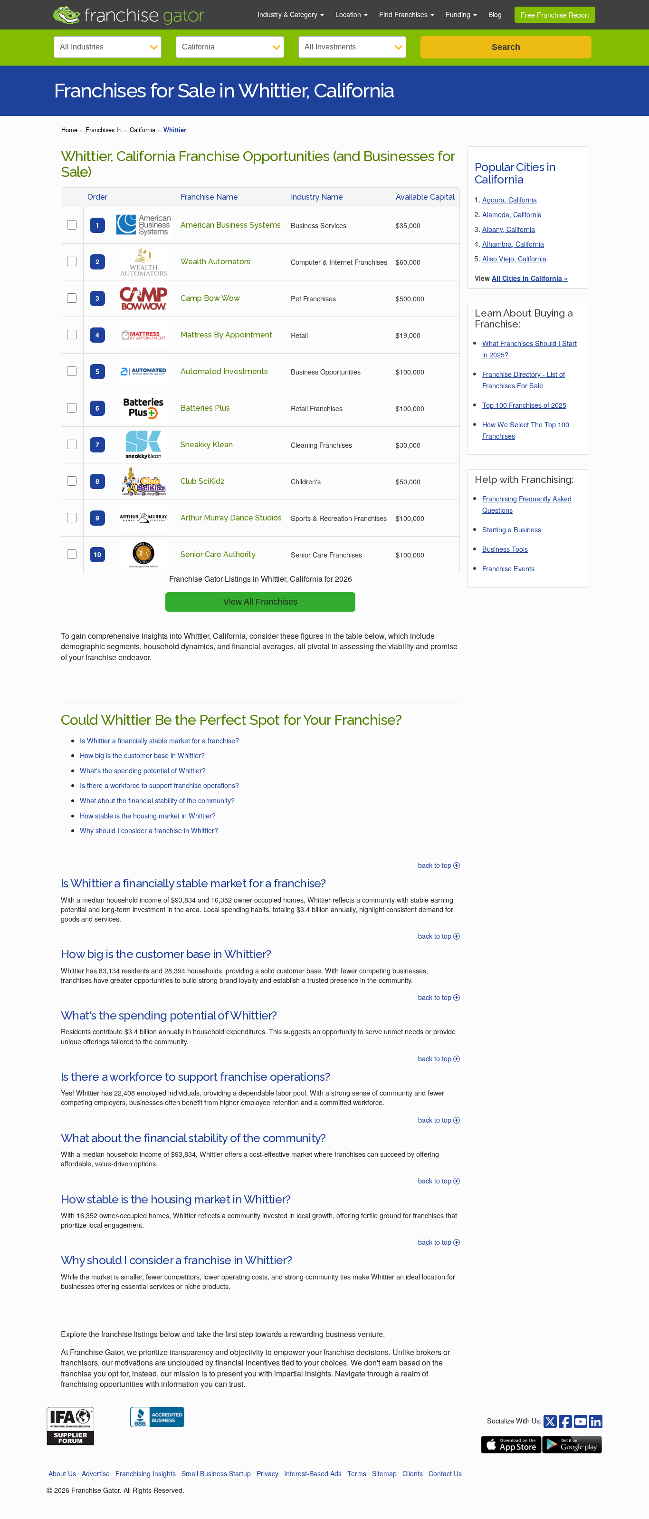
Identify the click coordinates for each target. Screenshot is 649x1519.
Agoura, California (509, 199)
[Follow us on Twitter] (565, 1420)
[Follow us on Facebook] (550, 1420)
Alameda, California (512, 214)
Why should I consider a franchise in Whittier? (149, 830)
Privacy (267, 1473)
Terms (356, 1473)
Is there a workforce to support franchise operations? (159, 785)
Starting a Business (511, 529)
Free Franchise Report (555, 14)
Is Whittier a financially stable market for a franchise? (159, 740)
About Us (62, 1473)
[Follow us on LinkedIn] (595, 1420)
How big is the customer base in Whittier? (142, 755)
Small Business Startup (216, 1473)
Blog (495, 14)
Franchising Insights (145, 1473)
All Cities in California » (530, 278)
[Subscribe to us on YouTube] (580, 1420)
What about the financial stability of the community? (157, 800)
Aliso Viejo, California (514, 258)
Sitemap (384, 1473)
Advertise (96, 1473)
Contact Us (445, 1473)
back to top (435, 865)
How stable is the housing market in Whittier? (148, 815)
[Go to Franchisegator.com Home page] (149, 15)
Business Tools (505, 549)
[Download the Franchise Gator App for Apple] (511, 1444)
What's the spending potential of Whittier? (143, 770)
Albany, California (508, 229)
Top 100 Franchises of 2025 (524, 405)
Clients (412, 1473)
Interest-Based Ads (313, 1473)
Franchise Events (508, 568)
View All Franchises (260, 601)
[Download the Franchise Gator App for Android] (572, 1444)
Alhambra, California (513, 244)
